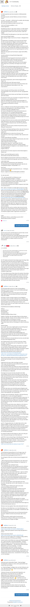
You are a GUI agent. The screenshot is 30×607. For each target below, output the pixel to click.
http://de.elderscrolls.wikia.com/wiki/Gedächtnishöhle (13, 197)
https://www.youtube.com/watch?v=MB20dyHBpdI (12, 529)
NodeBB (14, 602)
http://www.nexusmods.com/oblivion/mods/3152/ (12, 444)
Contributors (20, 602)
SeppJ (5, 245)
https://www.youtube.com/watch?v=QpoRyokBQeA (12, 189)
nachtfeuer (6, 11)
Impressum (18, 600)
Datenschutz (12, 600)
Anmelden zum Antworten (22, 225)
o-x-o (5, 230)
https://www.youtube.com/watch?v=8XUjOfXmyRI (12, 535)
